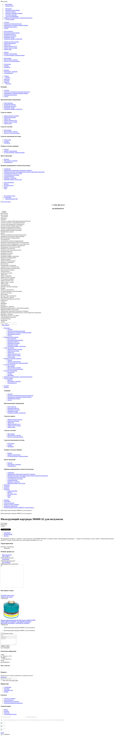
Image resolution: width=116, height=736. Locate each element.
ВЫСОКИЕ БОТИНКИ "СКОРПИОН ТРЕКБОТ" (15, 623)
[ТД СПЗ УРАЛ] (6, 201)
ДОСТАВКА (6, 556)
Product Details (8, 534)
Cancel (3, 646)
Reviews (6, 536)
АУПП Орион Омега (7, 597)
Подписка (3, 677)
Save (7, 646)
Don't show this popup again (10, 680)
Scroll (2, 732)
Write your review (7, 555)
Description (7, 532)
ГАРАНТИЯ (5, 559)
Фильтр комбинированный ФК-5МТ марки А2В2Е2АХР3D (18, 620)
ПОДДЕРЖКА (6, 562)
